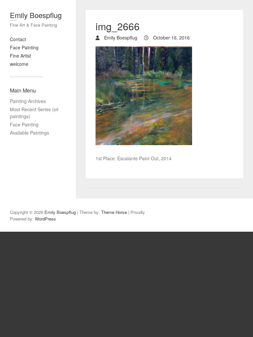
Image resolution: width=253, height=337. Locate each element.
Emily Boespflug (36, 15)
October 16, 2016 (171, 37)
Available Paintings (29, 132)
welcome (19, 64)
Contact (18, 39)
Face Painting (24, 47)
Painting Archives (28, 101)
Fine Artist (20, 55)
